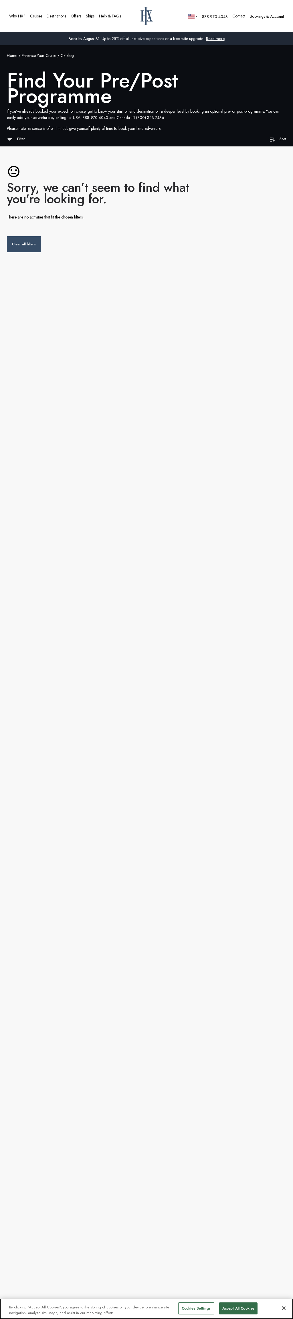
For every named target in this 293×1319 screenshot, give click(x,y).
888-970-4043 (95, 117)
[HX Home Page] (146, 16)
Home (12, 55)
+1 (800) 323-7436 (147, 117)
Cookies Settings (196, 1308)
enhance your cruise (39, 55)
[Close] (284, 1308)
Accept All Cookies (238, 1308)
